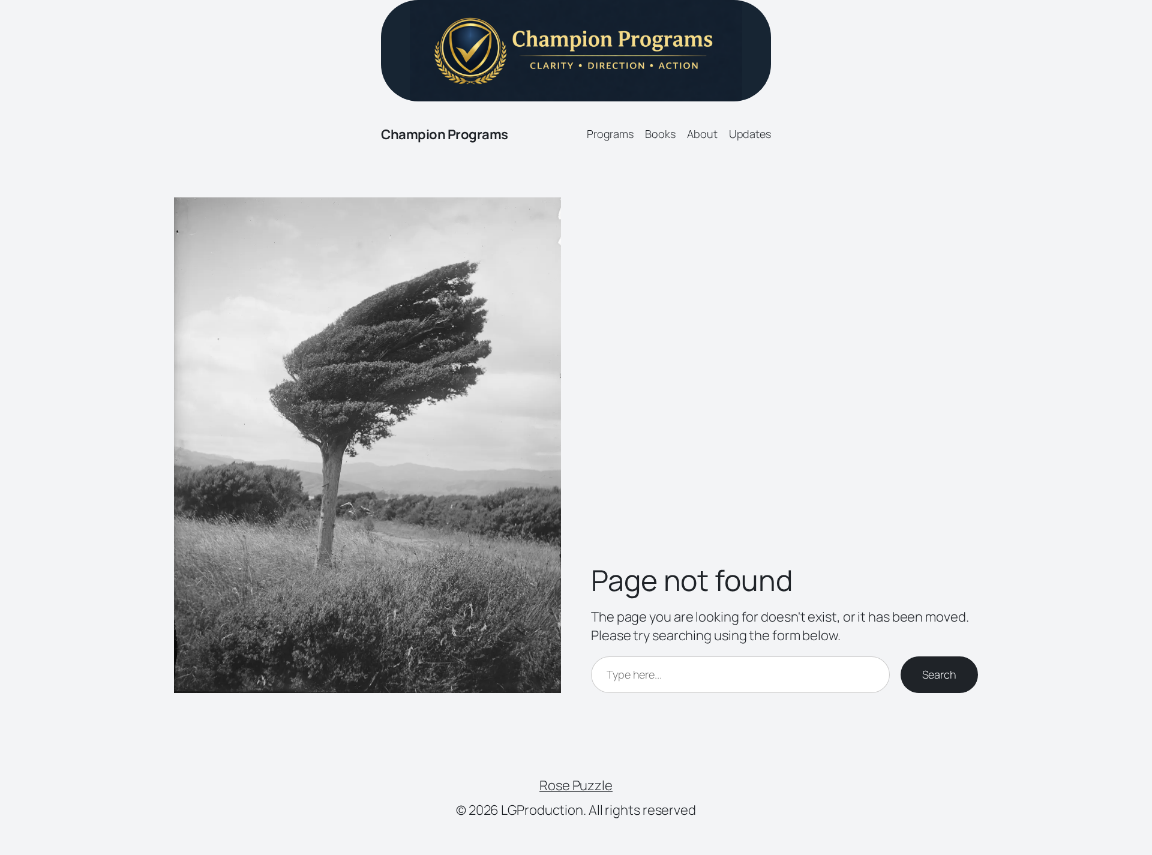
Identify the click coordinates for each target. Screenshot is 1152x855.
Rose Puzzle (576, 785)
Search (939, 674)
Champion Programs (444, 134)
